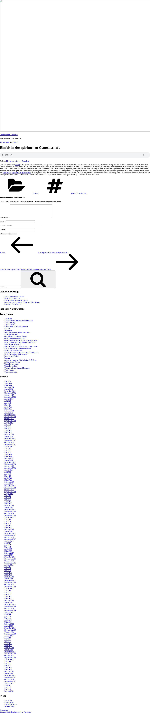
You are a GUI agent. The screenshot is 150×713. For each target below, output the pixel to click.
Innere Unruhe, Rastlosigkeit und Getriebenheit (20, 346)
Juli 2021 (7, 448)
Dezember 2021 (9, 438)
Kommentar (5, 218)
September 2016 (10, 563)
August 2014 (8, 612)
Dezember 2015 (9, 581)
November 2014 (10, 606)
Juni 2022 (7, 427)
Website (2, 230)
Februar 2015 (9, 600)
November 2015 (10, 582)
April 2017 (8, 549)
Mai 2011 (7, 689)
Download (25, 161)
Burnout (7, 328)
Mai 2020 (7, 476)
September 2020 (10, 468)
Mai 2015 (7, 594)
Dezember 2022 (9, 415)
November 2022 (10, 417)
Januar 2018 (8, 531)
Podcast (35, 193)
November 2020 (10, 464)
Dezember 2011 (9, 675)
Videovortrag (9, 370)
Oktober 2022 (9, 419)
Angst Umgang (9, 322)
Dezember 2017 (9, 533)
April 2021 (8, 454)
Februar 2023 (9, 411)
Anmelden (8, 700)
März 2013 (8, 646)
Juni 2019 (7, 498)
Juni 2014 (7, 616)
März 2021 (8, 456)
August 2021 (8, 446)
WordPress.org (9, 706)
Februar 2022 (9, 434)
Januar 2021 (8, 460)
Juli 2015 (7, 590)
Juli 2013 (7, 638)
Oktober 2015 (9, 584)
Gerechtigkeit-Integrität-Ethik (14, 338)
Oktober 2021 (9, 442)
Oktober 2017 (9, 537)
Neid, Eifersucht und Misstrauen (15, 354)
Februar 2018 (9, 529)
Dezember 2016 (9, 557)
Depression (8, 330)
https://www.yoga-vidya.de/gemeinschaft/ (17, 173)
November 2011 (10, 677)
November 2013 (10, 630)
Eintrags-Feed (9, 702)
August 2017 (8, 541)
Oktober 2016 (9, 561)
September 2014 (10, 610)
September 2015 (10, 586)
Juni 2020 (7, 474)
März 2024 (8, 385)
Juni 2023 (7, 403)
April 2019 (8, 502)
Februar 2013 (9, 648)
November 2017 (10, 535)
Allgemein (8, 319)
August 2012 (8, 659)
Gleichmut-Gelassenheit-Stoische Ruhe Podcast (20, 340)
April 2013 (8, 644)
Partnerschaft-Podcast (11, 356)
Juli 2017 (7, 543)
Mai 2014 (7, 618)
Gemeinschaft (81, 193)
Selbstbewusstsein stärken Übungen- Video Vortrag (22, 302)
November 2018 (10, 511)
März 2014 (8, 622)
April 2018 (8, 525)
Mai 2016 (7, 571)
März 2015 (8, 598)
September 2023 (10, 397)
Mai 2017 (7, 547)
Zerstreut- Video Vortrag (12, 304)
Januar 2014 (8, 626)
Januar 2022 (8, 436)
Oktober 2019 (9, 490)
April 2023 (8, 407)
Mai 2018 (7, 523)
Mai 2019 (7, 500)
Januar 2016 (8, 579)
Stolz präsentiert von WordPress (20, 712)
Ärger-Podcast (9, 324)
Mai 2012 (7, 665)
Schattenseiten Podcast (12, 362)
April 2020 (8, 478)
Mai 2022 (7, 429)
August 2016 (8, 565)
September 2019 (10, 492)
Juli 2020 (7, 472)
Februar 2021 (9, 458)
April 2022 (8, 431)
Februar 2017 (9, 553)
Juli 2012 (7, 661)
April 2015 (8, 596)
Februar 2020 (9, 482)
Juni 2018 (7, 521)
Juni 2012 (7, 663)
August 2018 (8, 517)
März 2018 (8, 527)
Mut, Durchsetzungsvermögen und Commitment (21, 352)
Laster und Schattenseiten (13, 350)
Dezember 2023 (9, 391)
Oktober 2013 (9, 632)
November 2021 (10, 440)
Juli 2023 (7, 401)
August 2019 (8, 494)
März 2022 (8, 432)
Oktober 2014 (9, 608)
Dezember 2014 (9, 604)
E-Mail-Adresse (6, 226)
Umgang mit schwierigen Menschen (16, 368)
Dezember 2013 (9, 628)
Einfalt (17, 165)
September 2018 (10, 515)
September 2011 (10, 681)
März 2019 (8, 504)
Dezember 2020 (9, 462)
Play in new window (13, 161)
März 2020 (8, 480)
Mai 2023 (7, 405)
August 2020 (8, 470)
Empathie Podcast (10, 334)
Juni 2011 (7, 687)
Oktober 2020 (9, 466)
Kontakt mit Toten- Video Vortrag (16, 300)
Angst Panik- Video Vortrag (14, 296)
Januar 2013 (8, 650)
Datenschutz (4, 712)
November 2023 (10, 393)
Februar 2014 (9, 624)
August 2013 (8, 636)
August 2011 (8, 683)
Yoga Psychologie (10, 372)
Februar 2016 (9, 577)
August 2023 (8, 399)
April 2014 (8, 620)
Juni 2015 (7, 592)
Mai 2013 (7, 642)
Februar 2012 (9, 671)
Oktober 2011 (9, 679)
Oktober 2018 (9, 513)
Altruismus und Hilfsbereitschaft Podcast (18, 321)
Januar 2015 (8, 602)
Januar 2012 (8, 673)
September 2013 (10, 634)
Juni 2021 (7, 450)
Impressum (4, 710)
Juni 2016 (7, 569)
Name (2, 221)
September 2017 (10, 539)
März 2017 (8, 551)
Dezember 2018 (9, 509)
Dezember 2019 (9, 486)
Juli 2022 (7, 425)
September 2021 (10, 444)
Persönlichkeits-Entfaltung (9, 135)
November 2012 (10, 654)
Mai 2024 (7, 381)
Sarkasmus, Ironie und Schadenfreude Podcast (20, 360)
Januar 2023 (8, 413)
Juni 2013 (7, 640)
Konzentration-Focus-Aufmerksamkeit (17, 348)
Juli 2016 (7, 567)
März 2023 (8, 409)
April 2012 (8, 667)
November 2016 (10, 559)
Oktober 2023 (9, 395)
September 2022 (10, 421)
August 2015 (8, 588)
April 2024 (8, 383)
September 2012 (10, 657)
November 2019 (10, 488)
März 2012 (8, 669)
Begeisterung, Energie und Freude (16, 326)
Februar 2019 (9, 506)
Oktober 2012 (9, 656)
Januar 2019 (8, 507)
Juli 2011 (7, 685)
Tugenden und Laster (11, 364)
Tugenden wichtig (10, 366)
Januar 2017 (8, 555)
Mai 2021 (7, 452)
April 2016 (8, 573)
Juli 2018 (7, 519)
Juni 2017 (7, 545)
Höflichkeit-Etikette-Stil (12, 344)
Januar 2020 (8, 484)
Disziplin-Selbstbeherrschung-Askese (17, 332)
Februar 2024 (9, 387)
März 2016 (8, 575)
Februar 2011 (9, 691)
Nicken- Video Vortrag (12, 298)
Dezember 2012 (9, 652)
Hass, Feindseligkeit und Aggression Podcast (19, 342)
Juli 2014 (7, 614)
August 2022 (8, 423)
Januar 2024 (8, 389)
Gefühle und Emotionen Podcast (15, 336)
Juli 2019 (7, 496)
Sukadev (16, 142)
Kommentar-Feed (10, 704)
